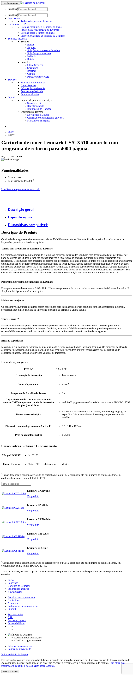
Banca (30, 44)
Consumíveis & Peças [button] (19, 24)
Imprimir (31, 70)
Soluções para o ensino (39, 53)
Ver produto (33, 496)
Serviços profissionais (32, 91)
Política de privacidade (19, 649)
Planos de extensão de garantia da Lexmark (43, 35)
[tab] (70, 209)
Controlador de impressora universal (45, 117)
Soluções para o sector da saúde (43, 50)
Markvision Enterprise (38, 120)
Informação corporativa (20, 646)
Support (12, 609)
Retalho (31, 59)
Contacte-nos (14, 600)
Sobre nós (13, 583)
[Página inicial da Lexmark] (32, 2)
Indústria (31, 56)
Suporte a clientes (30, 94)
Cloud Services (35, 65)
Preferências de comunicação (22, 606)
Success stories (15, 614)
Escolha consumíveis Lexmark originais (41, 27)
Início (11, 580)
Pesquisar (13, 8)
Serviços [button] (12, 79)
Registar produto (35, 106)
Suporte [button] (12, 97)
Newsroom (13, 603)
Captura (31, 73)
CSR (10, 617)
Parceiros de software (38, 76)
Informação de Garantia (33, 88)
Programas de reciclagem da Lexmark (40, 29)
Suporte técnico (35, 103)
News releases (15, 591)
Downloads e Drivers (38, 114)
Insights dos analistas (18, 588)
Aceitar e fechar (10, 671)
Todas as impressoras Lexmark (36, 21)
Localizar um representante (21, 597)
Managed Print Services (33, 82)
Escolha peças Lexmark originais (37, 32)
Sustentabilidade (16, 623)
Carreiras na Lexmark (19, 585)
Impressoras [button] (14, 18)
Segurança (32, 68)
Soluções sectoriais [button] (17, 38)
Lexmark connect (17, 620)
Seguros (31, 47)
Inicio (11, 131)
